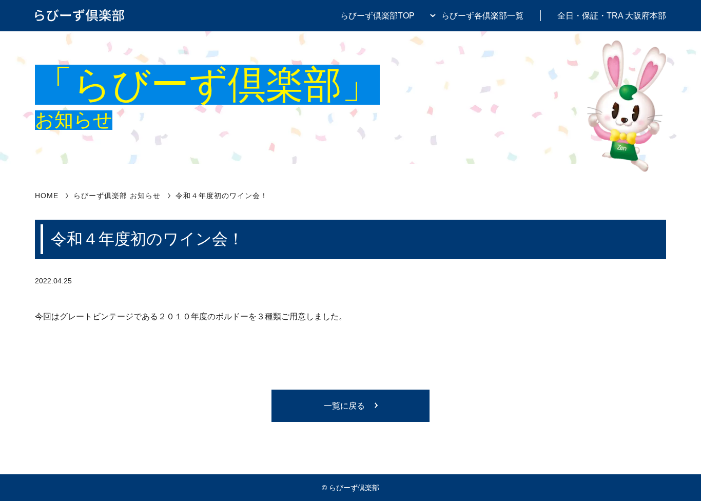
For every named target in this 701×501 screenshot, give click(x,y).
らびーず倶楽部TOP (377, 15)
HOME (47, 195)
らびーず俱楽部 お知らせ (117, 195)
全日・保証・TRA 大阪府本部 (611, 15)
